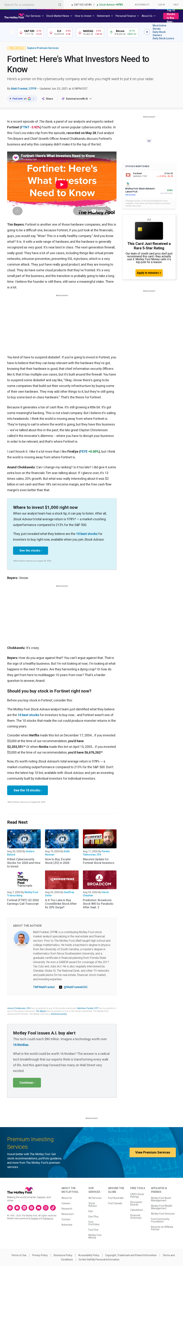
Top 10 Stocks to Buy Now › (171, 16)
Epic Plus (93, 1216)
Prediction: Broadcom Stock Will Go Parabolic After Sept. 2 (98, 903)
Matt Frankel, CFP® (23, 88)
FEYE (84, 451)
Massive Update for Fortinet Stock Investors (98, 861)
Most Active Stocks (159, 27)
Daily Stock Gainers (159, 34)
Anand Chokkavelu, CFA (18, 1008)
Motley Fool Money (94, 1236)
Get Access (130, 195)
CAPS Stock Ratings (137, 1195)
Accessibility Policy (88, 1255)
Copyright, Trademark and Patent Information (131, 1255)
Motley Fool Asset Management (161, 1199)
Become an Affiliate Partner (162, 1228)
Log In (161, 4)
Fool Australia (115, 1198)
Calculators (136, 1209)
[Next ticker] (147, 32)
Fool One (93, 1229)
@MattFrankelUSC (76, 987)
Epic (90, 1211)
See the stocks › (30, 550)
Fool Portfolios (94, 1223)
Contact (65, 1219)
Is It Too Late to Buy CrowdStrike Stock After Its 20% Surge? (61, 903)
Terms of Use (18, 1255)
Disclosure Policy (63, 1255)
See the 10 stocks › (27, 790)
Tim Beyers (41, 1011)
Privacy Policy (40, 1255)
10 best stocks (87, 534)
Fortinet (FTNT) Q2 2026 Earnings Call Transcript (23, 901)
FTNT (25, 127)
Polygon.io (48, 1218)
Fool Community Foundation (160, 1220)
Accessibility (142, 4)
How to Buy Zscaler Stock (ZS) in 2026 (58, 861)
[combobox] (32, 4)
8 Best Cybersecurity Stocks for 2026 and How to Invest (23, 863)
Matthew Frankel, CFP (87, 1008)
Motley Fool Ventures (163, 1213)
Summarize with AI (77, 98)
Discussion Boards (136, 1203)
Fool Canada (115, 1203)
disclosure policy (59, 1014)
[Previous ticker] (11, 32)
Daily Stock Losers (163, 38)
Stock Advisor (92, 1204)
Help (176, 4)
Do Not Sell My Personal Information (99, 1259)
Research (66, 1208)
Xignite (34, 1218)
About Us (66, 1198)
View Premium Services (152, 1152)
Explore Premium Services (43, 48)
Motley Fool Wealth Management (161, 1207)
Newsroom (67, 1214)
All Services (95, 1198)
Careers (65, 1203)
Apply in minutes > (149, 273)
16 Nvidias (20, 1045)
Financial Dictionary (136, 1216)
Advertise (66, 1224)
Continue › (26, 1082)
